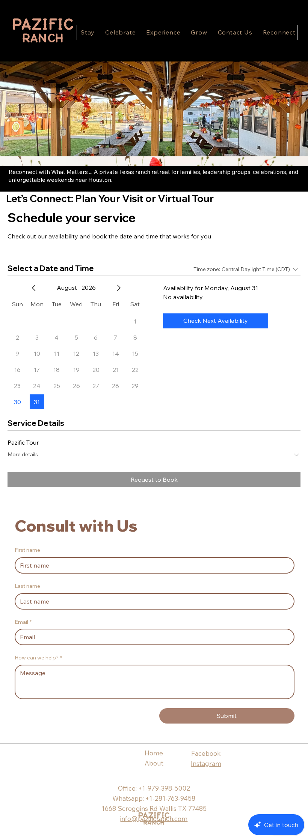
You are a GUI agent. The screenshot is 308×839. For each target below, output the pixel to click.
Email (23, 622)
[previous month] (33, 287)
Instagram (206, 763)
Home (154, 753)
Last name (27, 586)
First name (27, 550)
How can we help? (38, 657)
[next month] (118, 287)
